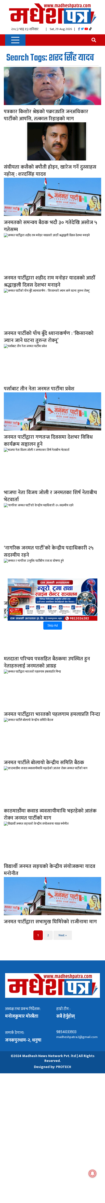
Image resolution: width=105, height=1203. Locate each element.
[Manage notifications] (92, 1173)
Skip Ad (52, 625)
